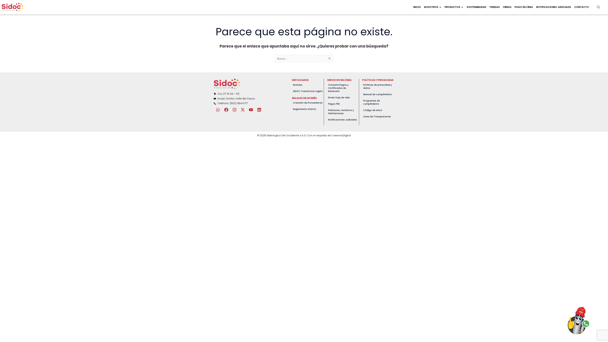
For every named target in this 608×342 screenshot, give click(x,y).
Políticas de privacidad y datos (377, 86)
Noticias (297, 84)
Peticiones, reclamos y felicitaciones (341, 112)
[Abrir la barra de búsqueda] (598, 7)
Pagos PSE (334, 103)
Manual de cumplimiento (377, 94)
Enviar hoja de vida (339, 97)
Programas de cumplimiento (371, 102)
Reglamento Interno (304, 109)
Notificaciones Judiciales (342, 119)
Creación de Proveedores (308, 102)
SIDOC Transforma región (308, 91)
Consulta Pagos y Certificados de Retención (338, 88)
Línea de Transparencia (377, 116)
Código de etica (372, 110)
